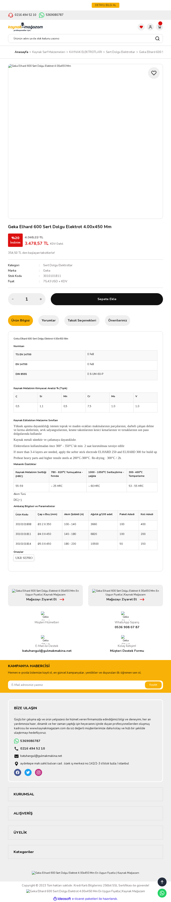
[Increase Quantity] (40, 299)
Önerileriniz (117, 320)
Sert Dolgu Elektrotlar (58, 265)
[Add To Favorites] (154, 73)
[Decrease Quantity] (12, 299)
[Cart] (159, 26)
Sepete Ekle (107, 299)
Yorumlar (49, 320)
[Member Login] (150, 26)
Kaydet (153, 685)
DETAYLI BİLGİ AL (105, 5)
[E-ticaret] (85, 899)
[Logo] (25, 26)
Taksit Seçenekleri (82, 320)
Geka (46, 271)
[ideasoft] (62, 899)
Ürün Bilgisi (20, 320)
